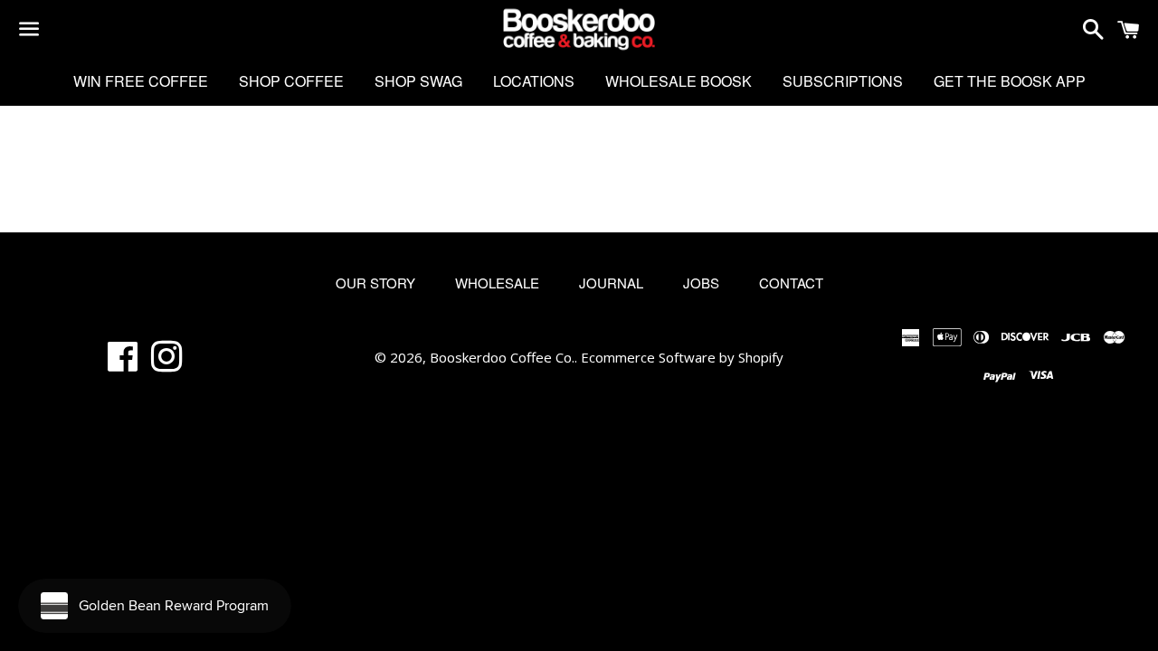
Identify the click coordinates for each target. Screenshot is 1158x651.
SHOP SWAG (418, 81)
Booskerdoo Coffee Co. (502, 357)
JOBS (701, 282)
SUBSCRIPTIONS (843, 81)
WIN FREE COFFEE (140, 81)
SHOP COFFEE (291, 81)
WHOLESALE (497, 282)
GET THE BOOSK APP (1010, 81)
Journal (611, 282)
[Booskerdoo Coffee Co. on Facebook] (122, 363)
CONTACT (791, 282)
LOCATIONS (533, 81)
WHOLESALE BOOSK (678, 81)
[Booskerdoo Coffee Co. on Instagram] (167, 363)
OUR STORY (375, 282)
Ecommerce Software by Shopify (682, 357)
